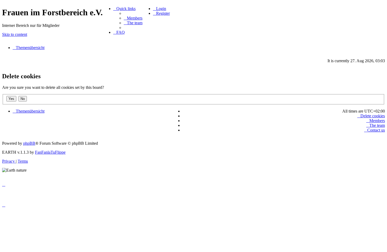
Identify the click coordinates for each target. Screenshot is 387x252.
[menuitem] (133, 18)
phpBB (29, 143)
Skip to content (14, 34)
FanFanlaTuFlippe (50, 152)
